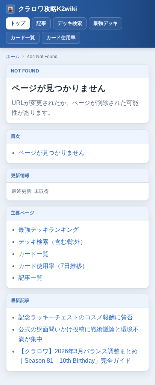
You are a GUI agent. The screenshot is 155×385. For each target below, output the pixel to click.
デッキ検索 (70, 23)
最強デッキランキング (48, 229)
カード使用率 (61, 37)
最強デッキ (105, 23)
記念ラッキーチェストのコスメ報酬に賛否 (75, 317)
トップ (18, 23)
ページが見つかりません (51, 152)
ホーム (13, 56)
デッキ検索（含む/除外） (52, 242)
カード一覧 (23, 37)
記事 (41, 23)
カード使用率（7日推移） (53, 266)
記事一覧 (30, 277)
